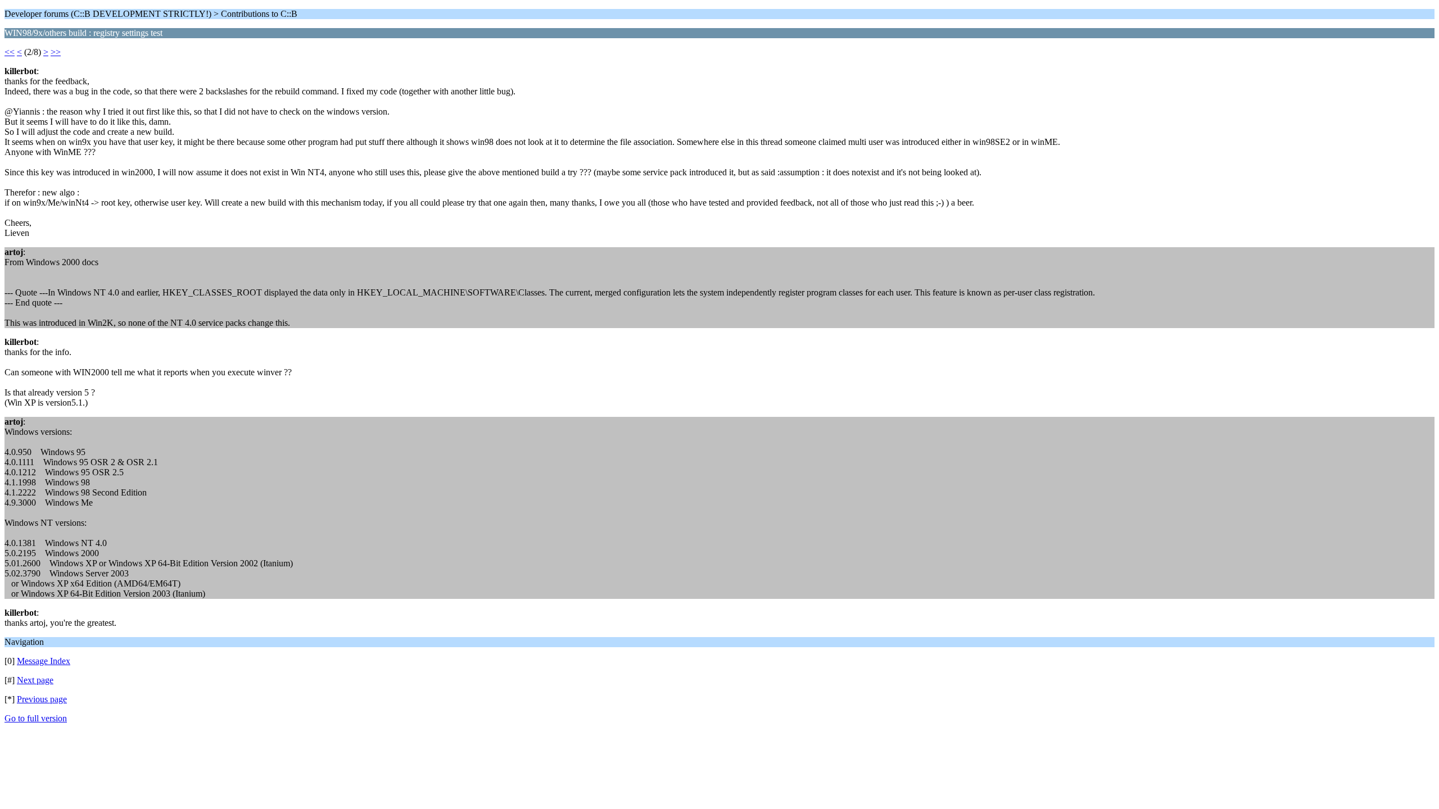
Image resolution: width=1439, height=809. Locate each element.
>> (56, 52)
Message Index (43, 661)
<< (9, 52)
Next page (35, 680)
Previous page (42, 699)
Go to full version (35, 718)
